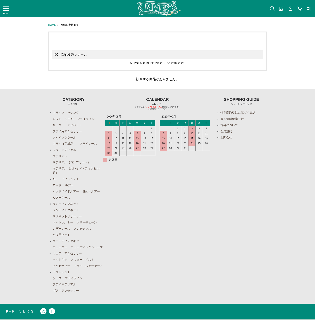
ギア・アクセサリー (66, 290)
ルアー (69, 185)
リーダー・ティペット (67, 125)
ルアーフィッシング (66, 179)
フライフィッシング (66, 112)
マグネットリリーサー (67, 216)
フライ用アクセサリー (67, 131)
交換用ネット (61, 234)
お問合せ (226, 137)
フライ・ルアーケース (88, 265)
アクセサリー (61, 265)
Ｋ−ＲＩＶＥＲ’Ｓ (19, 311)
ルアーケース (61, 197)
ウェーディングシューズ (87, 247)
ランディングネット (66, 203)
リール (69, 118)
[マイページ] (290, 8)
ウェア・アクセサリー (67, 253)
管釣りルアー (91, 191)
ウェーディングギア (66, 241)
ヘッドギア (60, 259)
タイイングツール (64, 137)
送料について (229, 125)
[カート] (299, 8)
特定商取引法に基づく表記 (237, 112)
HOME (52, 24)
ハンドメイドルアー (66, 191)
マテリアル (60, 156)
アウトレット (61, 272)
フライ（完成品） (64, 143)
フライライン (86, 118)
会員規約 (226, 131)
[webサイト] (308, 8)
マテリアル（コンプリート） (72, 162)
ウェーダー (60, 247)
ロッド (57, 118)
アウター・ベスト (82, 259)
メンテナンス (82, 228)
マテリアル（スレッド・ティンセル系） (76, 170)
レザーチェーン (87, 222)
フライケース (88, 143)
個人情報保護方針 (232, 118)
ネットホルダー (63, 222)
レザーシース (61, 228)
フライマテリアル (64, 149)
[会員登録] (281, 8)
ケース (57, 278)
